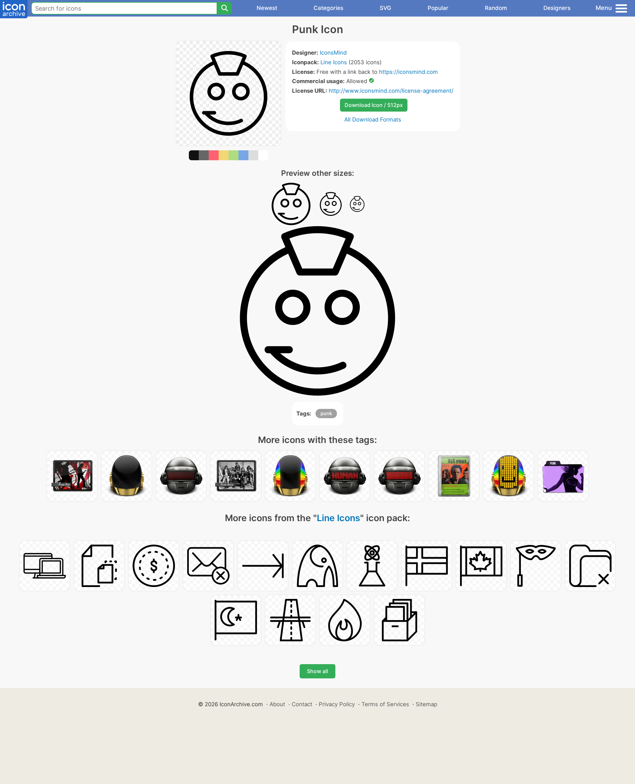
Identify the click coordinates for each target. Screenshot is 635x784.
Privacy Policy (337, 704)
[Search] (224, 8)
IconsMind (333, 52)
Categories (328, 8)
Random (496, 8)
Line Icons (333, 62)
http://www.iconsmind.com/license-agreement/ (391, 90)
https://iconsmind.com (408, 72)
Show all (317, 671)
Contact (302, 704)
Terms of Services (385, 704)
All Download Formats (372, 119)
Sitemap (426, 704)
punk (326, 413)
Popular (438, 8)
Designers (557, 8)
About (277, 704)
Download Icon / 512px (374, 105)
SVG (385, 8)
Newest (267, 8)
